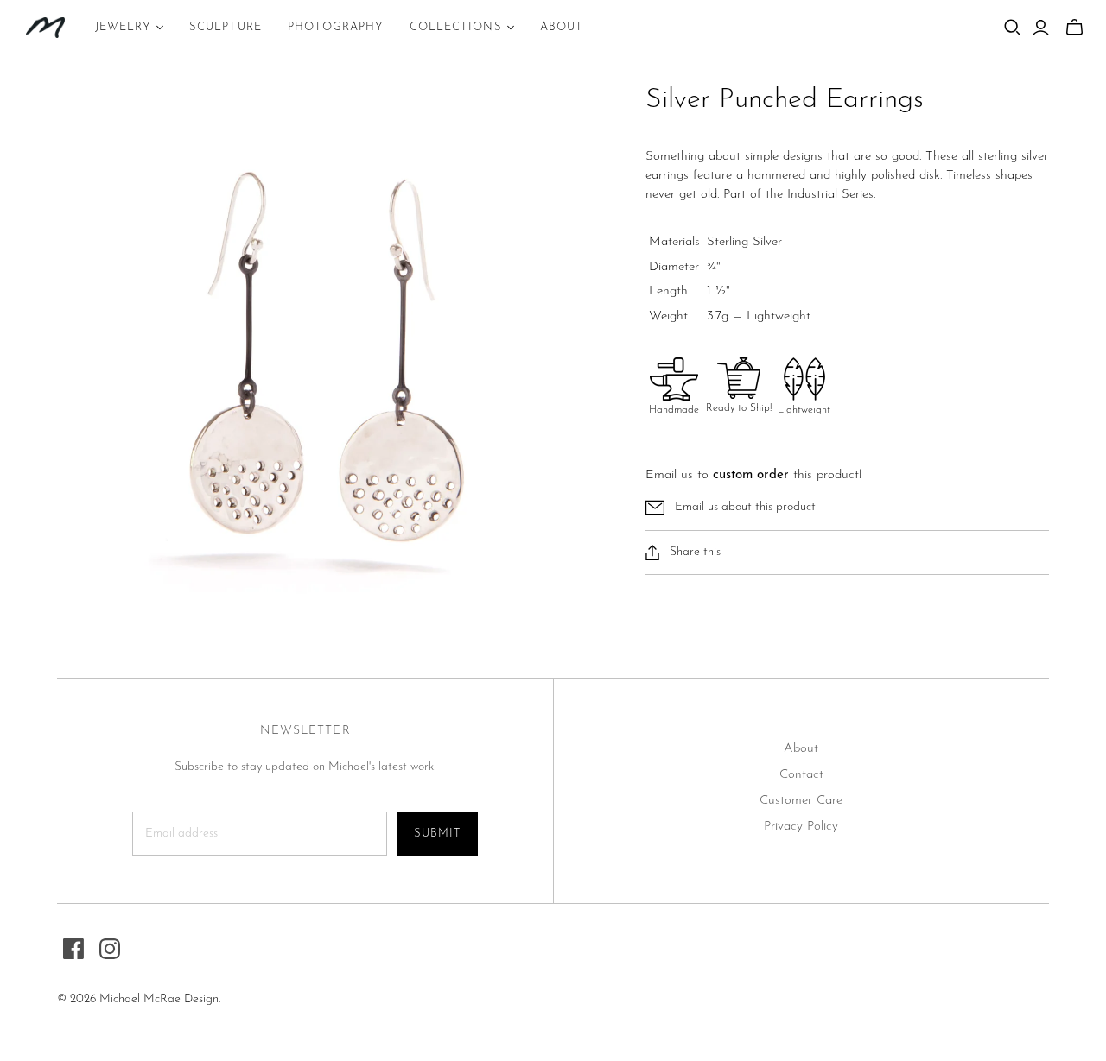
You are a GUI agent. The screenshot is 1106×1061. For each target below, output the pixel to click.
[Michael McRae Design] (45, 27)
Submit (437, 833)
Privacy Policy (801, 826)
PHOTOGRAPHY (336, 27)
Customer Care (801, 800)
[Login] (1041, 27)
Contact (801, 774)
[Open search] (1012, 27)
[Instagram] (109, 948)
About (801, 748)
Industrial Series (830, 194)
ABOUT (561, 27)
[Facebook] (73, 948)
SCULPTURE (225, 27)
